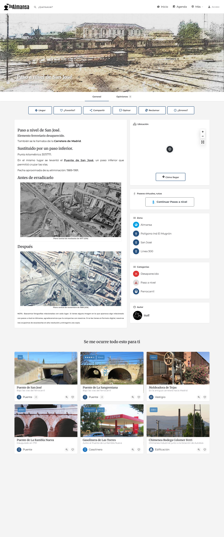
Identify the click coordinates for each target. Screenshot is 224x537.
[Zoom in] (203, 131)
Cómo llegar (172, 177)
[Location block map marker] (170, 149)
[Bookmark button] (72, 397)
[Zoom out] (203, 136)
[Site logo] (16, 6)
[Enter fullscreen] (203, 142)
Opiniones (123, 96)
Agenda (181, 6)
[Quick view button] (66, 397)
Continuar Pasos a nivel (172, 201)
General (96, 96)
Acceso (215, 6)
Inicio (164, 6)
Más (198, 6)
